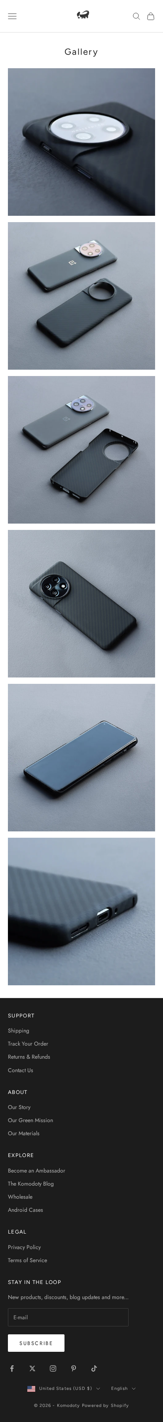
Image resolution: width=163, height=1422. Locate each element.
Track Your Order (28, 1044)
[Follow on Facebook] (12, 1368)
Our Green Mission (30, 1120)
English (119, 1388)
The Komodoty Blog (31, 1184)
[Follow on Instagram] (53, 1368)
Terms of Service (27, 1260)
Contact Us (20, 1070)
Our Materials (24, 1133)
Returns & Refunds (29, 1057)
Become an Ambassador (36, 1170)
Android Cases (25, 1210)
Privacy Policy (24, 1247)
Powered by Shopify (105, 1405)
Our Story (19, 1107)
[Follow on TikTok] (94, 1368)
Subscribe (36, 1343)
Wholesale (20, 1197)
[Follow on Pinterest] (74, 1368)
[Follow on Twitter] (32, 1368)
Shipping (18, 1030)
